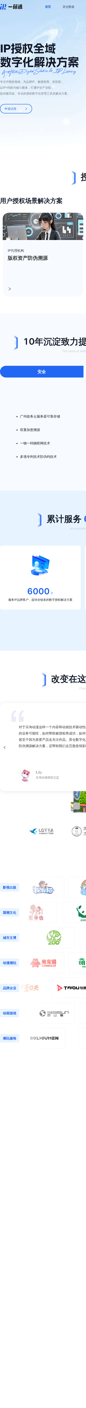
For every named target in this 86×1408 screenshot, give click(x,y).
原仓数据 (68, 6)
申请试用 (10, 108)
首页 (48, 6)
